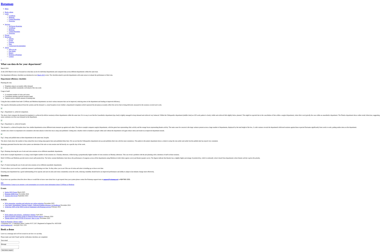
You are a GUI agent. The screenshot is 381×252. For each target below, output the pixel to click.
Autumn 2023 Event (11, 196)
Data (10, 44)
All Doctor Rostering (15, 26)
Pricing (7, 35)
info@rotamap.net (6, 225)
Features (11, 42)
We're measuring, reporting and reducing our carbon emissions (24, 203)
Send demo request (7, 250)
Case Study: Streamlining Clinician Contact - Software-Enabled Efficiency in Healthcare (32, 205)
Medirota (11, 17)
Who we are (12, 49)
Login (7, 14)
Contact (11, 56)
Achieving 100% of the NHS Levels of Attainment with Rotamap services (28, 207)
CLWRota (12, 16)
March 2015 (41, 75)
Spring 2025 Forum (11, 192)
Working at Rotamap (15, 55)
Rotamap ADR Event (11, 194)
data (2, 183)
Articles (11, 39)
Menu (6, 9)
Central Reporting (14, 19)
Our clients (12, 51)
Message (3, 244)
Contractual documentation (17, 46)
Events (11, 40)
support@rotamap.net (110, 179)
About (7, 47)
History (11, 53)
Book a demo (9, 12)
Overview (12, 21)
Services (7, 24)
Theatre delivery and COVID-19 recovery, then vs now (22, 218)
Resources (8, 37)
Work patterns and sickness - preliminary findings (20, 215)
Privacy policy (18, 221)
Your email (4, 240)
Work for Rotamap (7, 221)
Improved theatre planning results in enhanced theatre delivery (24, 216)
